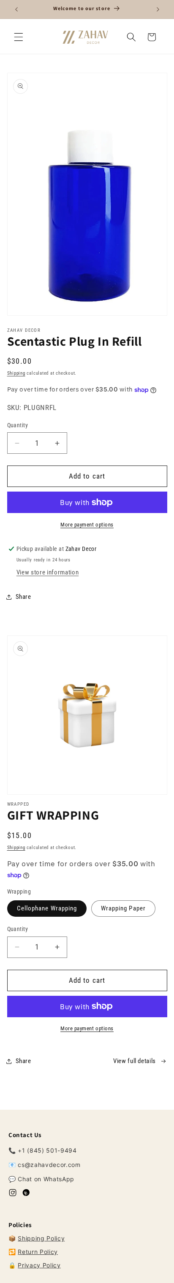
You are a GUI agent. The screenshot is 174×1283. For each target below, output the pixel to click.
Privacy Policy (39, 1265)
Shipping (16, 373)
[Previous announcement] (16, 9)
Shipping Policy (41, 1238)
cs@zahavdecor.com (49, 1164)
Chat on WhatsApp (46, 1178)
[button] (18, 37)
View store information (47, 572)
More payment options (87, 524)
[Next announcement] (158, 9)
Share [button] (23, 596)
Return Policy (38, 1251)
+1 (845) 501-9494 (47, 1150)
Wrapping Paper (123, 908)
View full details (134, 1061)
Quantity (17, 425)
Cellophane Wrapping (47, 908)
